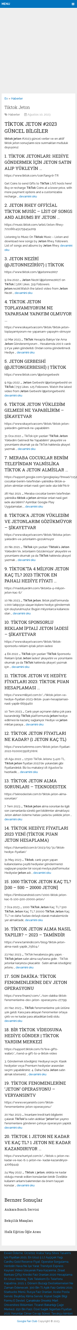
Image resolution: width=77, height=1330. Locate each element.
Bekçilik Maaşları (18, 1220)
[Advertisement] (38, 50)
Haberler (17, 98)
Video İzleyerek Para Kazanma (35, 1270)
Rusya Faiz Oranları (39, 1292)
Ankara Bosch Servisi (21, 1209)
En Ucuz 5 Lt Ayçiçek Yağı (45, 1257)
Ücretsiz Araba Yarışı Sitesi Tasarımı (47, 1253)
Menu (6, 4)
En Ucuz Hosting (15, 1279)
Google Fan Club (27, 1321)
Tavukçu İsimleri (62, 1313)
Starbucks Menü (14, 1292)
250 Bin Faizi (24, 1309)
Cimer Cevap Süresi (37, 1313)
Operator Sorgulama (54, 1261)
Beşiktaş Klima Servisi (28, 1296)
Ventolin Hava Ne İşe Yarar (21, 1266)
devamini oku (28, 196)
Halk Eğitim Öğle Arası (22, 1232)
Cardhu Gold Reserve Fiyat (22, 1261)
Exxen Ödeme (13, 1253)
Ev (6, 98)
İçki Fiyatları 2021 (15, 1257)
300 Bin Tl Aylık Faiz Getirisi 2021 (51, 1287)
